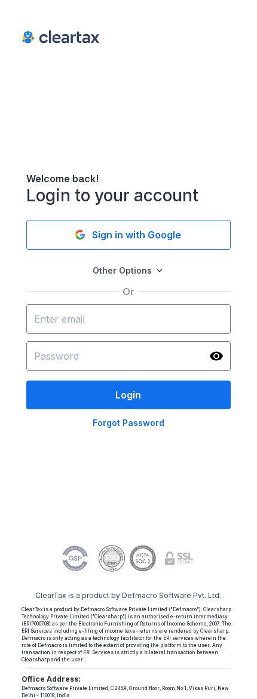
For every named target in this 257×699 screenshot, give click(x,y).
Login (128, 395)
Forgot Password (128, 423)
